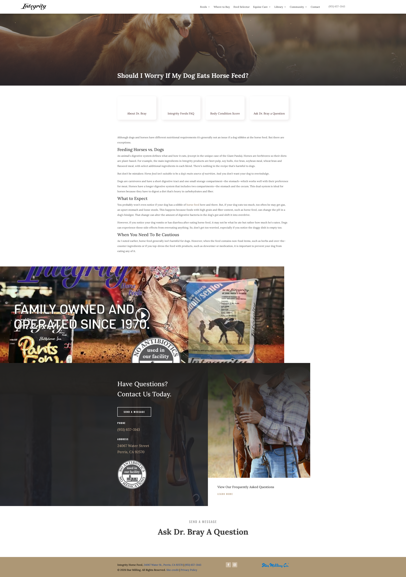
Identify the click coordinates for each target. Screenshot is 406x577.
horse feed (193, 204)
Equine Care (260, 6)
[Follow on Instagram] (234, 564)
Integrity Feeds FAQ (181, 113)
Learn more (225, 494)
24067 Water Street (133, 445)
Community (297, 6)
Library (278, 6)
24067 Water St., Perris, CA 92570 (163, 564)
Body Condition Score (225, 113)
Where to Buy (222, 6)
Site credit (172, 569)
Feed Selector (241, 6)
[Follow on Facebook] (228, 564)
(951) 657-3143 (128, 429)
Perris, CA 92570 (130, 452)
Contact (315, 6)
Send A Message (134, 411)
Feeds (203, 6)
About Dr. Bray (137, 113)
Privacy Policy (189, 569)
